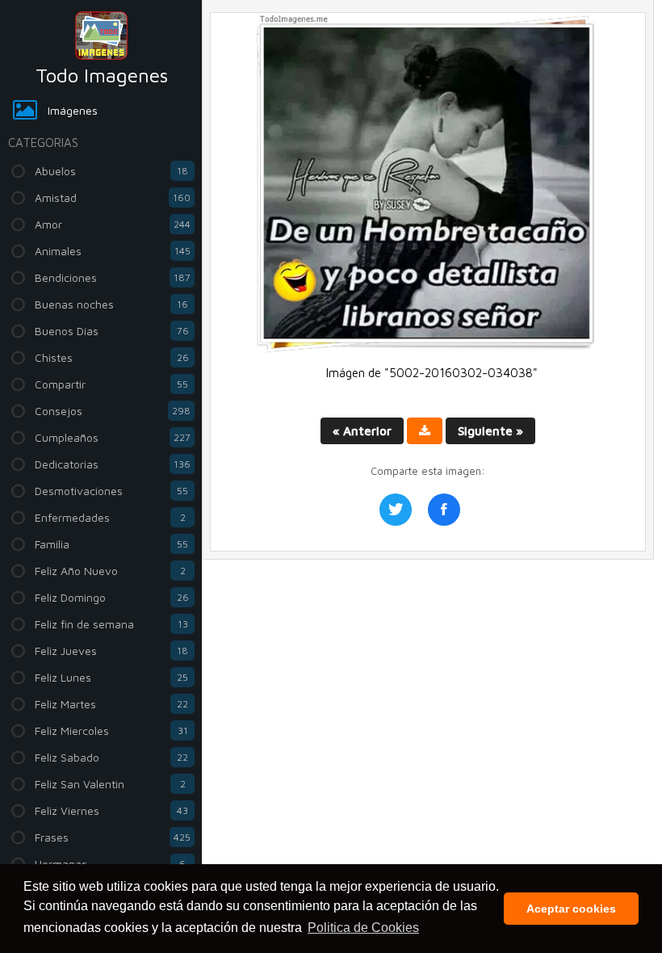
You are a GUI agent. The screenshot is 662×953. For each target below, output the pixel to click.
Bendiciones (113, 277)
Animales (113, 251)
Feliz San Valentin (110, 784)
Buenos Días (112, 331)
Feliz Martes (111, 704)
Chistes (112, 357)
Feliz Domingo (112, 597)
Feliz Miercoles (111, 730)
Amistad (113, 197)
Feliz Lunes (111, 677)
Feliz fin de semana (111, 624)
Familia (111, 544)
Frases (113, 837)
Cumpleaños (113, 437)
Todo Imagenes (102, 75)
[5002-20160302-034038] (427, 349)
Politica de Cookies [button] (363, 927)
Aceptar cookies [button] (571, 908)
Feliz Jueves (111, 650)
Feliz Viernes (111, 810)
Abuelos (111, 171)
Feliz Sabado (111, 757)
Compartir (111, 384)
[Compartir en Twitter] (395, 509)
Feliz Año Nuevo (110, 570)
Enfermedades (110, 517)
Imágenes (73, 110)
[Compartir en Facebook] (444, 509)
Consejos (113, 411)
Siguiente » (490, 431)
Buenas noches (111, 304)
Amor (113, 224)
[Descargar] (424, 431)
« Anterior (362, 431)
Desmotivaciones (111, 490)
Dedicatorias (113, 464)
